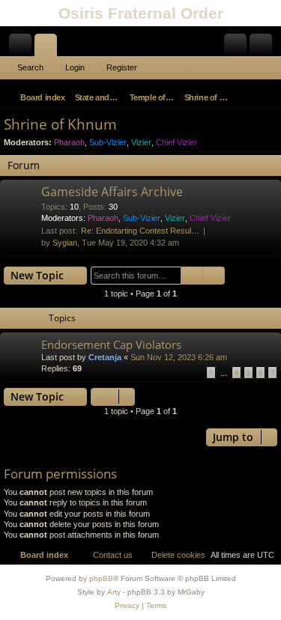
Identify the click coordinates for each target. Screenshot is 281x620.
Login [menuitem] (238, 48)
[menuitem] (267, 97)
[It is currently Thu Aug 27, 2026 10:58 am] (248, 97)
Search (30, 67)
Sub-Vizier (108, 142)
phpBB (101, 578)
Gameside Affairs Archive (112, 191)
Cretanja (104, 357)
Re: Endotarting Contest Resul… (140, 230)
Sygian (64, 242)
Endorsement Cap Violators (111, 344)
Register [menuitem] (264, 48)
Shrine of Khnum (60, 124)
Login (75, 67)
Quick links (23, 48)
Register (121, 67)
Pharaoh (69, 142)
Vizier (141, 142)
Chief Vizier (176, 142)
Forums (48, 48)
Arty (114, 592)
